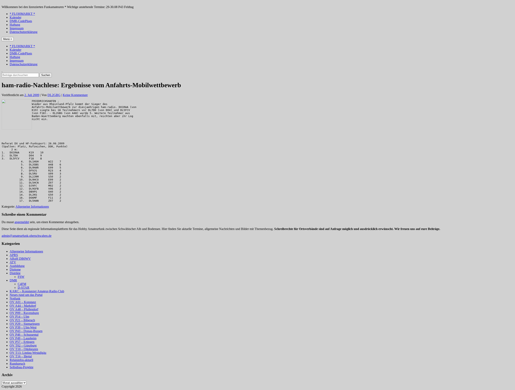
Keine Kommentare (75, 95)
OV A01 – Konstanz (23, 302)
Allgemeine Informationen (32, 206)
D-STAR (23, 287)
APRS (14, 255)
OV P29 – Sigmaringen (25, 323)
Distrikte (15, 273)
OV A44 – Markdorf (23, 305)
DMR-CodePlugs (21, 21)
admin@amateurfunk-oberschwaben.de (27, 235)
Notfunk (15, 298)
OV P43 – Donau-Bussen (26, 331)
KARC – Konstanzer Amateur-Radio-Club (37, 291)
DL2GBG (54, 95)
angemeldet (21, 222)
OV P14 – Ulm (19, 316)
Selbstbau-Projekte (21, 367)
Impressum (17, 28)
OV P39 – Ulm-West (23, 327)
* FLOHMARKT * (22, 13)
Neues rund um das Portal (26, 295)
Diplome (15, 269)
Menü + (7, 39)
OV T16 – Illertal (21, 356)
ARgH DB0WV (20, 258)
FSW (21, 276)
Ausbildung (17, 266)
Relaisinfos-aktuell (21, 360)
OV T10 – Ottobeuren (24, 349)
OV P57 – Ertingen (22, 342)
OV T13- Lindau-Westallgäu (28, 352)
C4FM (22, 284)
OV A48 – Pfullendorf (24, 309)
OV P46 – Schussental (24, 334)
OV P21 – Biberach (22, 320)
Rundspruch (17, 363)
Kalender (15, 17)
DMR (13, 280)
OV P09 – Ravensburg (24, 313)
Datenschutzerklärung (23, 32)
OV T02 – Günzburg (23, 345)
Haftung (15, 24)
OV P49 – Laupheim (23, 338)
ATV (13, 262)
